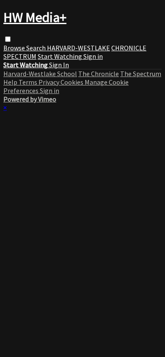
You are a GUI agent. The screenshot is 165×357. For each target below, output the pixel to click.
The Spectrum (140, 73)
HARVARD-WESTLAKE (78, 48)
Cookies (72, 82)
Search (36, 48)
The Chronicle (98, 73)
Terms (28, 82)
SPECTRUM (19, 56)
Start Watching (60, 56)
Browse (14, 48)
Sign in (93, 56)
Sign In (59, 64)
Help (11, 82)
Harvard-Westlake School (40, 73)
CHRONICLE (128, 48)
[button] (8, 39)
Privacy (49, 82)
